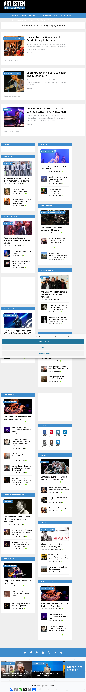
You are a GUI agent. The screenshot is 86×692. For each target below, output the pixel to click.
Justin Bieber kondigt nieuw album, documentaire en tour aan (46, 674)
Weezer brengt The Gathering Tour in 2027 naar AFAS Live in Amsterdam (21, 480)
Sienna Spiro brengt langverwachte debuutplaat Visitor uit (22, 594)
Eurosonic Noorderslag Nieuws (52, 213)
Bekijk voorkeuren (43, 354)
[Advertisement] (18, 291)
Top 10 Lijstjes (65, 15)
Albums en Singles (47, 529)
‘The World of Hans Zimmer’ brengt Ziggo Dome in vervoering (21, 263)
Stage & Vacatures (19, 20)
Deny (43, 347)
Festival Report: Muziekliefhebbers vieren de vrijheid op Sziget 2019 (58, 255)
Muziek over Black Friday (57, 508)
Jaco (4, 671)
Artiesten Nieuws (56, 171)
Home (34, 686)
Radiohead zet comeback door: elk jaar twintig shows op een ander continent (58, 307)
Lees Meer (30, 53)
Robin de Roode (19, 206)
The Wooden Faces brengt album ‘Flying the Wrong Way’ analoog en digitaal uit (58, 557)
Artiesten (51, 20)
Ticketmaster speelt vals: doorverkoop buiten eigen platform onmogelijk (21, 544)
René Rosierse (55, 233)
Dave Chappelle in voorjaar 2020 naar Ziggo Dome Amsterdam (15, 674)
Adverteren (41, 20)
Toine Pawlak (18, 245)
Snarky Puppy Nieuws (11, 74)
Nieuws (6, 110)
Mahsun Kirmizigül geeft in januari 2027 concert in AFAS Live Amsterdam (22, 468)
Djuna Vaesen (18, 183)
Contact (51, 686)
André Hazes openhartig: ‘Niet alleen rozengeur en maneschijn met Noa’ (58, 319)
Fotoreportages (34, 15)
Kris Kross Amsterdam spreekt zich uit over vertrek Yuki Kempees (54, 294)
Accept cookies (43, 341)
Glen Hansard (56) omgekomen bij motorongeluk (55, 191)
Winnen (31, 20)
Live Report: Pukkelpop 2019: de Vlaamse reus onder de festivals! (57, 241)
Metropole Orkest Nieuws (13, 38)
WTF (55, 15)
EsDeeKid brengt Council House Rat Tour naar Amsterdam (20, 456)
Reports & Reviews (19, 15)
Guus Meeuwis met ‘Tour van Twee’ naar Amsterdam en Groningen (22, 532)
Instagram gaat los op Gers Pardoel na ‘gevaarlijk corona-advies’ (21, 201)
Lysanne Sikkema (57, 259)
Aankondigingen (47, 151)
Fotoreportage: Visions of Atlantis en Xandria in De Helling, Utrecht (17, 240)
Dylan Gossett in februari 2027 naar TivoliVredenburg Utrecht (21, 430)
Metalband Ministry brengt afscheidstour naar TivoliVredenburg (58, 179)
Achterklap (47, 15)
